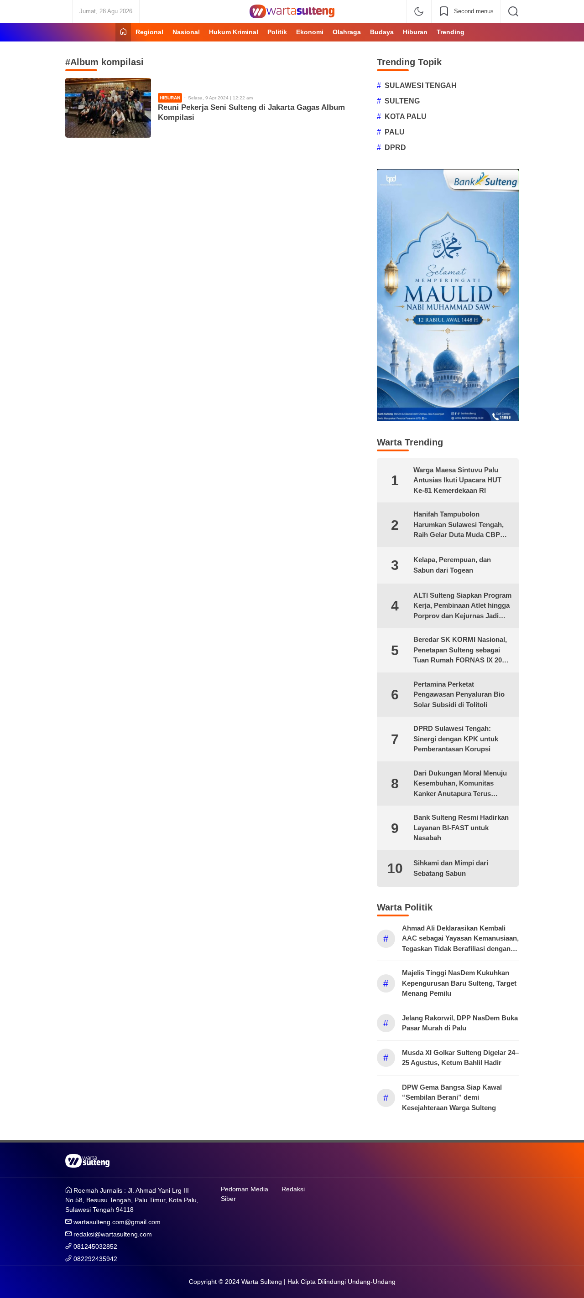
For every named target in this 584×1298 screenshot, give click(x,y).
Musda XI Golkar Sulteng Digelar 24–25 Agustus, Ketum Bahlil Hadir (460, 1058)
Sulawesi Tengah (421, 85)
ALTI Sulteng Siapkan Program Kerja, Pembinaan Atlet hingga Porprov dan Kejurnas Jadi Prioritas (462, 606)
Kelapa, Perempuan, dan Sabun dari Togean (452, 565)
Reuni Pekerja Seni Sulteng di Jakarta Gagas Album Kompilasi (251, 112)
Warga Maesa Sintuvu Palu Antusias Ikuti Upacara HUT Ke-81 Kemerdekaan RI (457, 480)
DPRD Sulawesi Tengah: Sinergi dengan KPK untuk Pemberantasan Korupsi (455, 738)
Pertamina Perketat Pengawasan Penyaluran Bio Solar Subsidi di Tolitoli (459, 694)
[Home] (123, 32)
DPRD (395, 147)
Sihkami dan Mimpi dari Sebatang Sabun (450, 868)
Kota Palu (406, 116)
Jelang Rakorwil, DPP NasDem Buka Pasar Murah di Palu (460, 1023)
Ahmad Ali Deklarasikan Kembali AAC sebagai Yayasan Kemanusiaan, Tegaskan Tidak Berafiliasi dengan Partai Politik (460, 939)
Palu (395, 132)
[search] (513, 11)
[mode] (418, 11)
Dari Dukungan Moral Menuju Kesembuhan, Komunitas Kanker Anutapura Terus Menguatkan (460, 784)
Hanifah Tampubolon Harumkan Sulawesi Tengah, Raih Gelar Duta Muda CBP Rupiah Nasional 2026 (458, 525)
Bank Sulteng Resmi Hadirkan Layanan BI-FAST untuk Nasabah (461, 827)
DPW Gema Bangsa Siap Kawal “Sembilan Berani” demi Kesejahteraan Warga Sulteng (452, 1097)
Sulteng (402, 101)
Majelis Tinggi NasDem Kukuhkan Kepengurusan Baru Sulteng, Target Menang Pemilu (459, 983)
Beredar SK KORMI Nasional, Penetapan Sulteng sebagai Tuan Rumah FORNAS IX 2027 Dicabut (461, 651)
